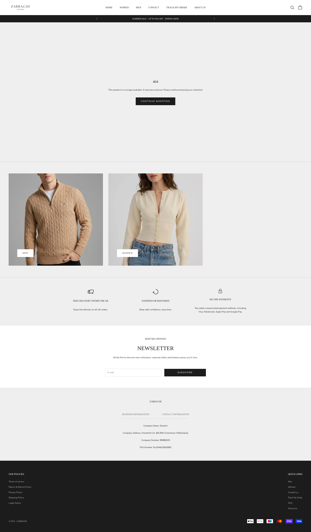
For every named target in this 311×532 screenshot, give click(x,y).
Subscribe (185, 372)
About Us (292, 508)
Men (138, 7)
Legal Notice (15, 503)
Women (124, 7)
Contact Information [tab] (175, 414)
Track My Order (176, 7)
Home (109, 7)
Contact (153, 7)
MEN (25, 253)
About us (200, 7)
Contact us (293, 492)
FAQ (290, 503)
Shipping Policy (16, 497)
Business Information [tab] (135, 414)
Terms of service (16, 481)
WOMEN (127, 253)
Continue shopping (155, 101)
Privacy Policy (15, 492)
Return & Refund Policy (20, 487)
